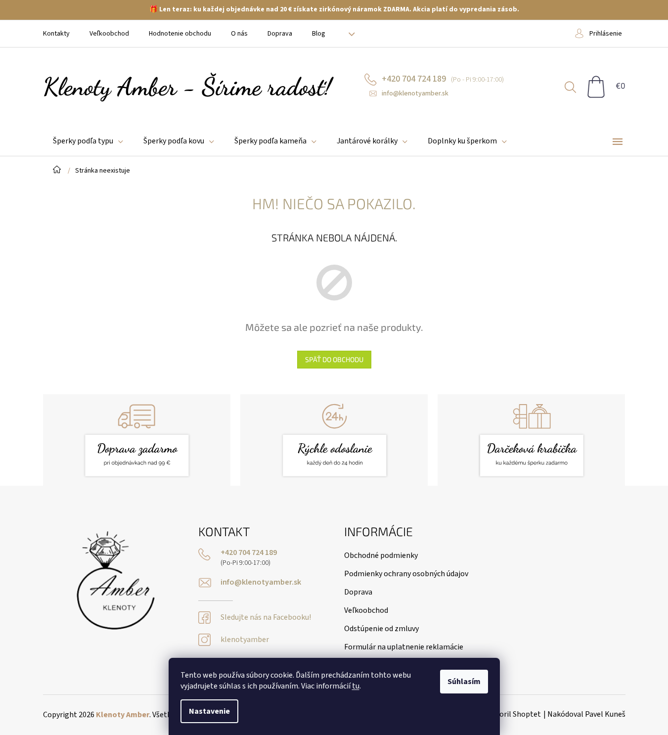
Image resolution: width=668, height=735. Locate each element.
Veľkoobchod (109, 34)
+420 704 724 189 (249, 552)
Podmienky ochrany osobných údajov (406, 573)
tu (355, 686)
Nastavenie (209, 711)
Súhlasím (464, 681)
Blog (318, 34)
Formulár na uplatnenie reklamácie (403, 647)
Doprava (279, 34)
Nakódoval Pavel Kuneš (586, 714)
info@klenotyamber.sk (261, 582)
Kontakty (56, 34)
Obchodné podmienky (381, 555)
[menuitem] (88, 141)
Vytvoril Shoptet (513, 714)
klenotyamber (245, 639)
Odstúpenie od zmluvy (381, 628)
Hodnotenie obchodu (180, 34)
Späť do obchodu (334, 359)
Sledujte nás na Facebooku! (266, 617)
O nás (239, 34)
